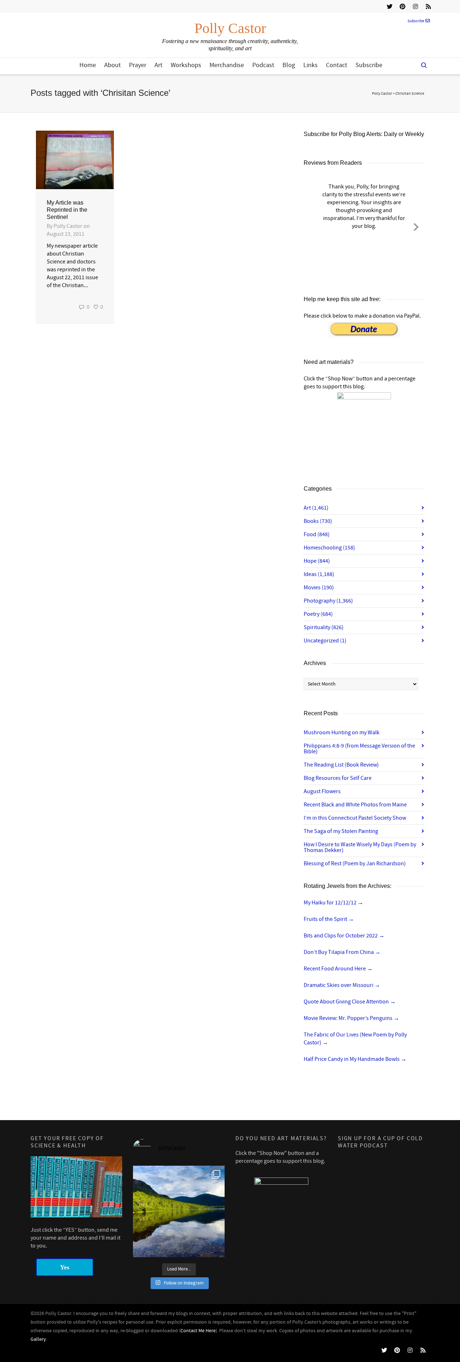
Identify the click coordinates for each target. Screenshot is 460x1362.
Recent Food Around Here (338, 968)
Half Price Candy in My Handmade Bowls (355, 1059)
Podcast (263, 65)
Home (87, 65)
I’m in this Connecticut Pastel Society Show (355, 818)
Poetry (318, 614)
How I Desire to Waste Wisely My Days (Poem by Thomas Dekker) (360, 847)
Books (318, 521)
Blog (288, 65)
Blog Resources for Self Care (338, 778)
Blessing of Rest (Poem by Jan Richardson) (355, 863)
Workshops (186, 65)
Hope (317, 561)
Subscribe (416, 21)
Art (158, 65)
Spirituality (324, 627)
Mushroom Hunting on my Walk (342, 732)
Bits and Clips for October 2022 (344, 935)
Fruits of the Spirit (329, 919)
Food (317, 534)
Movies (319, 587)
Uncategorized (325, 640)
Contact (336, 65)
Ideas (319, 574)
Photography (328, 600)
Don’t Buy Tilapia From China (342, 952)
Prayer (137, 65)
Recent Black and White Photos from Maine (355, 804)
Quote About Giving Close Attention (350, 1001)
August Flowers (322, 791)
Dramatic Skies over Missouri (342, 985)
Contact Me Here (198, 1331)
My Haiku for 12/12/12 (333, 902)
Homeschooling (329, 547)
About (112, 65)
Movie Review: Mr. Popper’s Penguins (351, 1018)
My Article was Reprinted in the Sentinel (67, 210)
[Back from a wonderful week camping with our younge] (179, 1211)
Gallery (38, 1339)
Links (310, 65)
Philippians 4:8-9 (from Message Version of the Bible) (359, 748)
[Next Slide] (416, 225)
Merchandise (227, 65)
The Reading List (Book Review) (341, 764)
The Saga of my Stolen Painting (341, 831)
